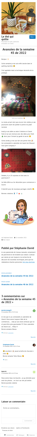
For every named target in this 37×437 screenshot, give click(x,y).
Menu (33, 37)
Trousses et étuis (7, 430)
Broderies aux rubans (7, 428)
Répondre (33, 337)
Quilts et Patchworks (22, 428)
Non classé (6, 240)
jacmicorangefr (6, 310)
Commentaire (28, 420)
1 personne (10, 333)
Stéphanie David (8, 237)
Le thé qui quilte (7, 38)
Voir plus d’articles (29, 262)
